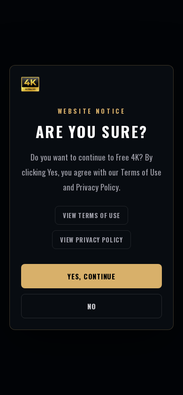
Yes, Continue (91, 276)
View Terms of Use (91, 215)
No (91, 306)
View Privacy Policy (91, 239)
